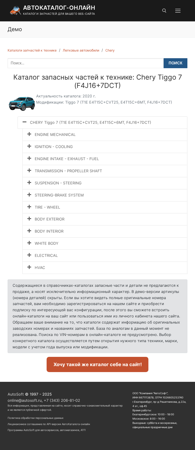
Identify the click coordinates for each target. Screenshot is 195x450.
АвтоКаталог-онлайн (59, 7)
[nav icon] (177, 11)
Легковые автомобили (81, 50)
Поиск (175, 63)
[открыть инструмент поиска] (164, 11)
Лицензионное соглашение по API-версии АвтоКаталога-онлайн (49, 424)
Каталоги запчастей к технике (32, 50)
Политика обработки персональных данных (35, 418)
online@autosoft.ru (25, 400)
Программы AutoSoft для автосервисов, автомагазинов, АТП (47, 430)
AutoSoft (16, 394)
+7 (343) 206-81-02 (62, 400)
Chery (110, 50)
